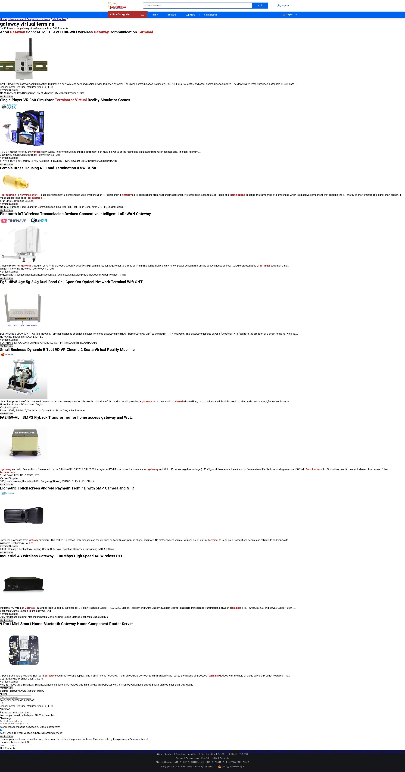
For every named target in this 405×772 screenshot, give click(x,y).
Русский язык (192, 758)
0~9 (247, 762)
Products (171, 14)
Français (179, 758)
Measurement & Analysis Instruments (29, 19)
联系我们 (244, 754)
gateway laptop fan (84, 751)
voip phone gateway (246, 751)
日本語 (214, 758)
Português (224, 758)
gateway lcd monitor (132, 751)
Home (155, 14)
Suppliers (190, 14)
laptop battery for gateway (211, 751)
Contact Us (204, 754)
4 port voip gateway (184, 751)
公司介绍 (233, 754)
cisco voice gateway (12, 751)
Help (213, 754)
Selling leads (210, 14)
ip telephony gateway (108, 751)
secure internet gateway (38, 751)
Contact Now (6, 96)
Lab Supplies (59, 19)
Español (205, 758)
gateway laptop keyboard (158, 751)
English (290, 15)
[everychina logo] (117, 5)
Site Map (222, 754)
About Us (191, 754)
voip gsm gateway (63, 751)
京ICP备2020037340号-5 (233, 767)
